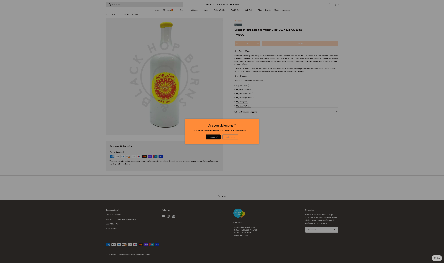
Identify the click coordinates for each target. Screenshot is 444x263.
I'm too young (230, 137)
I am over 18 (213, 137)
